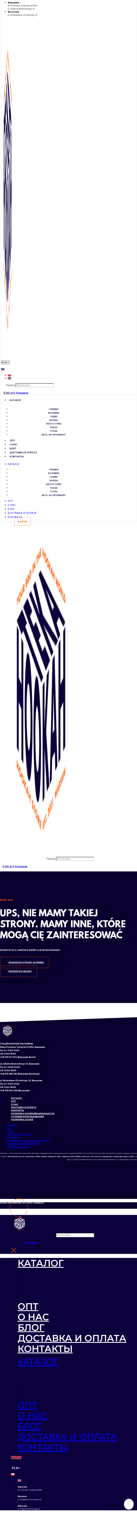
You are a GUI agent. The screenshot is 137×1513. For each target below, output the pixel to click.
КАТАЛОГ (15, 400)
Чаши (53, 416)
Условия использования (27, 1116)
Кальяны (53, 413)
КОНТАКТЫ (17, 456)
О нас (14, 1104)
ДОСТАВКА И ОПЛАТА (23, 452)
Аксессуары (53, 423)
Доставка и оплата (23, 1107)
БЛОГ (13, 448)
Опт (13, 1101)
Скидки (53, 409)
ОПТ (12, 440)
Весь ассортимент (54, 434)
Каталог (16, 1098)
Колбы (53, 420)
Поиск (10, 385)
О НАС (13, 444)
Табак (53, 427)
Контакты (17, 1110)
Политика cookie (22, 1119)
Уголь (53, 431)
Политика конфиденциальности (32, 1113)
